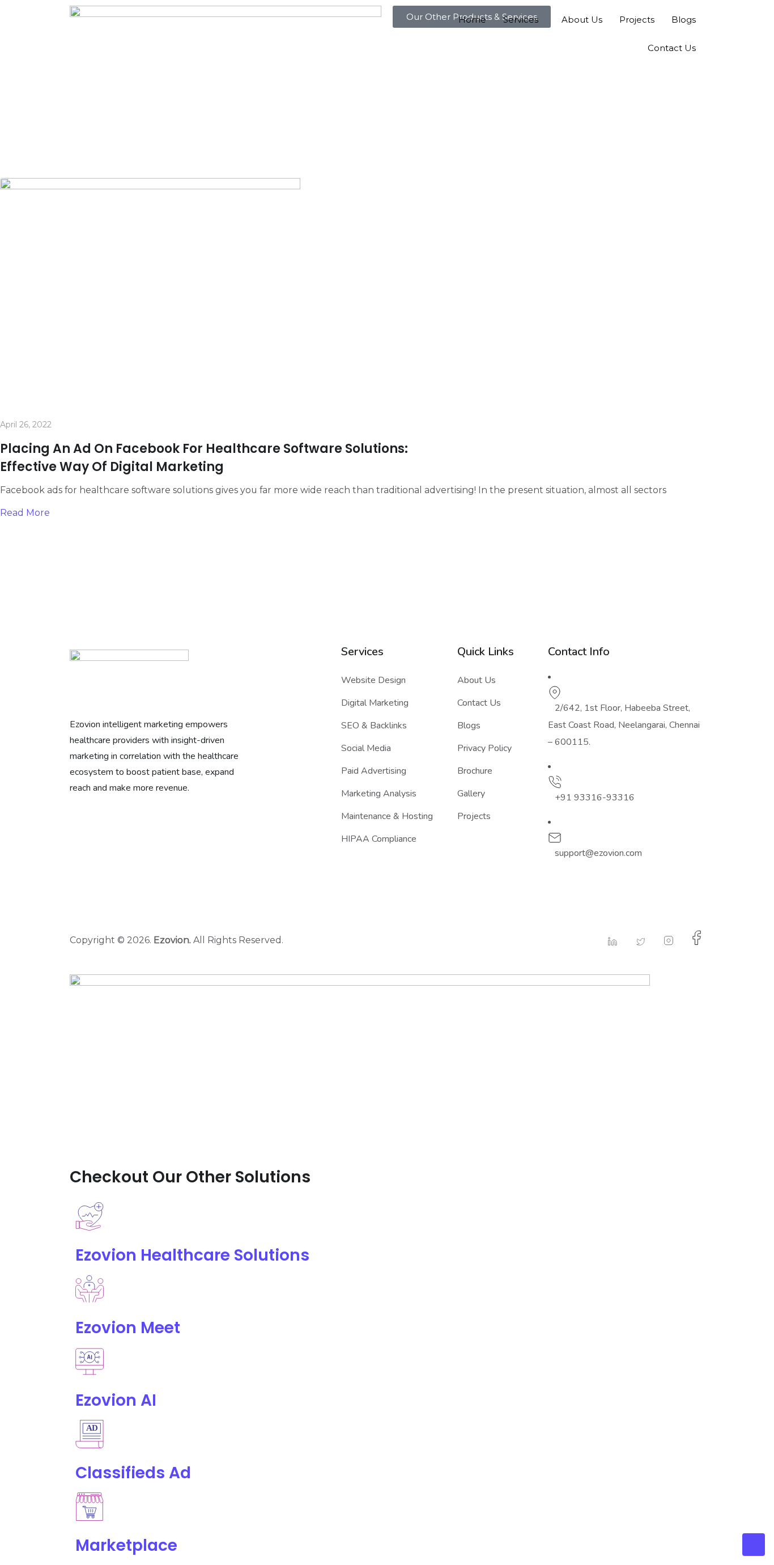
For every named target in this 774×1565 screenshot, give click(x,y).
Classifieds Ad (133, 1473)
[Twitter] (635, 941)
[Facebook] (691, 937)
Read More (25, 512)
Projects (636, 19)
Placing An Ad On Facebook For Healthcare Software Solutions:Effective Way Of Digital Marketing (204, 458)
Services (520, 19)
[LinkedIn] (607, 941)
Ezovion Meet (127, 1328)
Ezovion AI (115, 1400)
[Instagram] (663, 940)
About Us (582, 19)
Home (472, 19)
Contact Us (672, 48)
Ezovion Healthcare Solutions (192, 1255)
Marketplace (126, 1545)
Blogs (683, 19)
